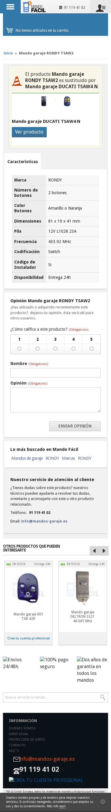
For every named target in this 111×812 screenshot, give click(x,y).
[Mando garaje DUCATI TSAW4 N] (67, 101)
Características (22, 161)
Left (94, 551)
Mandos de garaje (27, 458)
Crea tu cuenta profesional (28, 638)
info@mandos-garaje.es (44, 521)
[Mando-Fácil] (35, 6)
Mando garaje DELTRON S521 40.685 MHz (82, 616)
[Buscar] (103, 697)
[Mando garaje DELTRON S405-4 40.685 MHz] (83, 588)
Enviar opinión (74, 426)
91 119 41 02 (73, 8)
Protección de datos (27, 740)
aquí (62, 806)
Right (104, 551)
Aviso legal (18, 734)
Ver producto (29, 132)
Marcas (68, 458)
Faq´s (14, 751)
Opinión (28, 383)
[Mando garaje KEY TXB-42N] (28, 588)
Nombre (29, 363)
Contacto (17, 745)
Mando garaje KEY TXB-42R (28, 616)
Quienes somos (22, 728)
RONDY (52, 458)
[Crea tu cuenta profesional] (55, 780)
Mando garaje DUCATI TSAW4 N (46, 121)
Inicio (8, 53)
